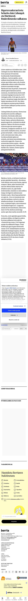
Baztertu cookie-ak (14, 319)
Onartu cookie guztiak (14, 310)
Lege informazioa (5, 555)
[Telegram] (6, 572)
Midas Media (4, 566)
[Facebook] (13, 572)
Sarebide (3, 550)
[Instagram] (16, 572)
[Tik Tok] (26, 572)
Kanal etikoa (3, 560)
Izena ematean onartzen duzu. (14, 499)
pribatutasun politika (15, 499)
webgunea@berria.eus (11, 537)
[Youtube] (19, 572)
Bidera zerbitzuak (5, 564)
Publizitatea (3, 546)
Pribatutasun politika (5, 556)
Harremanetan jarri (5, 539)
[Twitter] (9, 572)
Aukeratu (13, 315)
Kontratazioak (4, 549)
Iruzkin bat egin (7, 328)
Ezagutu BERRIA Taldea (6, 544)
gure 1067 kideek (11, 288)
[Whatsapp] (2, 572)
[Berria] (5, 531)
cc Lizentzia (3, 559)
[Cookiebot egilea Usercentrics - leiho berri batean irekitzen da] (19, 280)
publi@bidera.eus (10, 538)
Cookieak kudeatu (18, 306)
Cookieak (3, 557)
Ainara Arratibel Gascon (12, 58)
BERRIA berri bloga (5, 545)
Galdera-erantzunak (5, 548)
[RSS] (23, 572)
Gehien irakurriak (8, 389)
